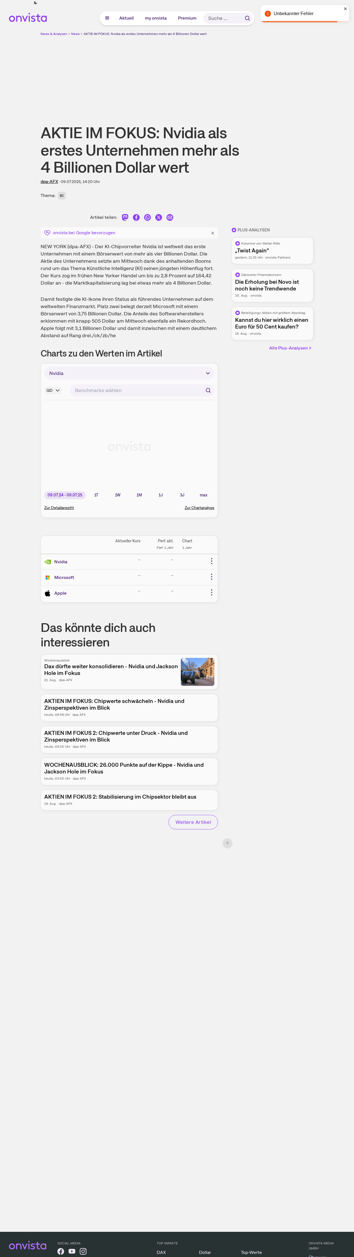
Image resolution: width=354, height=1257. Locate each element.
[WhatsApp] (147, 218)
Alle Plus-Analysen (288, 348)
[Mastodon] (125, 218)
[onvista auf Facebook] (60, 1252)
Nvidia (60, 562)
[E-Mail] (170, 218)
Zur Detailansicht (59, 507)
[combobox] (142, 390)
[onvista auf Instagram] (83, 1252)
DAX (161, 1252)
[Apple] (48, 593)
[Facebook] (136, 218)
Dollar (205, 1252)
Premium (187, 18)
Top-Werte (251, 1252)
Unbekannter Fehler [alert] (293, 13)
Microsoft (64, 577)
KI (62, 195)
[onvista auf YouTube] (72, 1252)
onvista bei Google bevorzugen (84, 233)
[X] (158, 218)
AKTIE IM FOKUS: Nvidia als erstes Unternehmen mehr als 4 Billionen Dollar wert (145, 34)
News (75, 34)
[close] (346, 8)
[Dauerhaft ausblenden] (213, 232)
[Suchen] (247, 18)
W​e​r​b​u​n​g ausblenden (225, 75)
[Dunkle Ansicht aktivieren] (35, 3)
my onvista (156, 18)
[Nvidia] (48, 561)
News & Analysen (54, 34)
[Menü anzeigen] (107, 18)
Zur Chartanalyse (199, 507)
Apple (60, 593)
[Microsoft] (48, 577)
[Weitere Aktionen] (211, 561)
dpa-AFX (49, 181)
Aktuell (126, 18)
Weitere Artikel (193, 822)
